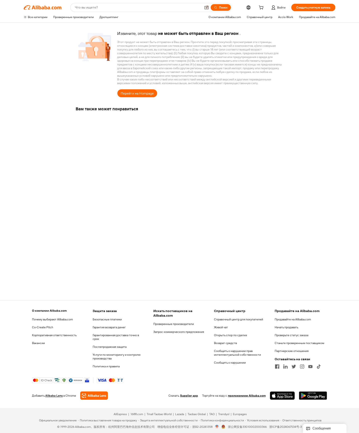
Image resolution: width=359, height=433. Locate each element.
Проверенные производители (173, 324)
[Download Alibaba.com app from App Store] (282, 395)
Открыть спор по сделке (230, 335)
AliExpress (120, 414)
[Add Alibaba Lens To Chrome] (94, 395)
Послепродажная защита (110, 346)
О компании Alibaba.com (49, 310)
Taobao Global (197, 414)
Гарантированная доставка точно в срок (116, 337)
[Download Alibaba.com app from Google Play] (313, 395)
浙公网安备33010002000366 (247, 426)
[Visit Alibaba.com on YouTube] (310, 366)
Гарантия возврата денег (109, 327)
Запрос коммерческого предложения (178, 331)
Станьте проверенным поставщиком (299, 343)
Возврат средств (225, 343)
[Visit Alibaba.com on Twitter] (293, 366)
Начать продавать (286, 327)
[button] (206, 7)
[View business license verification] (217, 427)
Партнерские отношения (292, 351)
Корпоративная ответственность (54, 335)
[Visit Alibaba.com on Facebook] (277, 366)
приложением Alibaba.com (247, 395)
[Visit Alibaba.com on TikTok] (318, 366)
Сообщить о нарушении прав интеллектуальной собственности (237, 352)
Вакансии (38, 343)
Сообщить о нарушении (230, 362)
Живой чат (221, 327)
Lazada (179, 414)
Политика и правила (106, 366)
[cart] (262, 8)
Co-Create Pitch (42, 327)
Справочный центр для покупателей (238, 319)
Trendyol (223, 414)
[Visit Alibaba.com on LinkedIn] (285, 366)
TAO (212, 414)
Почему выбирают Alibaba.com (52, 319)
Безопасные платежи (107, 319)
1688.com (136, 414)
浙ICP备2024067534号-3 (285, 426)
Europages (240, 414)
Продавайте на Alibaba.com (293, 319)
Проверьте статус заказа (291, 335)
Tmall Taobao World (159, 414)
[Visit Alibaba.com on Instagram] (302, 366)
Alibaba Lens (54, 395)
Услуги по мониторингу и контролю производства (116, 356)
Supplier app (189, 395)
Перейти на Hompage (137, 93)
